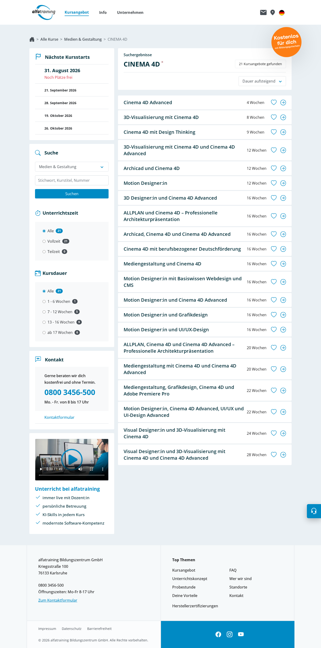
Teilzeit (53, 251)
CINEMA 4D (117, 39)
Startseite (32, 39)
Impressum (47, 629)
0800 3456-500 (51, 585)
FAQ (233, 570)
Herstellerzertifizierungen (195, 605)
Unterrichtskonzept (189, 578)
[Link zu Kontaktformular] (263, 12)
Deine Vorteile (184, 595)
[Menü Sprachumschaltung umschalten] (281, 12)
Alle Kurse (49, 39)
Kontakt (236, 595)
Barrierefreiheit (99, 629)
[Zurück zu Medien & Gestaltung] (162, 61)
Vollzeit (53, 241)
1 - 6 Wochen (58, 301)
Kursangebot (183, 570)
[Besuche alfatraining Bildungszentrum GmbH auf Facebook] (218, 634)
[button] (79, 12)
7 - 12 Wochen (59, 311)
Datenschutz (72, 629)
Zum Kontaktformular (57, 600)
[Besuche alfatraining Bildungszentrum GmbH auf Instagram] (229, 634)
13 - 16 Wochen (60, 322)
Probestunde (184, 587)
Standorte (238, 587)
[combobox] (72, 180)
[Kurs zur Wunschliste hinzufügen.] (274, 102)
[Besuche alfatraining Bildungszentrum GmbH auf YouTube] (241, 634)
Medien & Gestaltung (83, 39)
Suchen (71, 193)
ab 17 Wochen (60, 332)
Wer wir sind (240, 578)
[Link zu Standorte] (272, 12)
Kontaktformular (59, 417)
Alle (50, 230)
